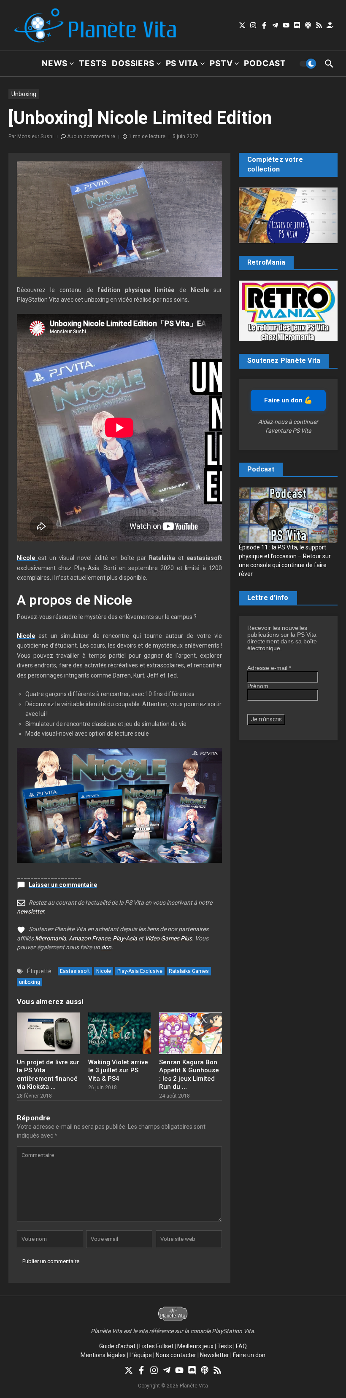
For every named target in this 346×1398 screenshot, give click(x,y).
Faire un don (249, 1355)
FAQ (241, 1346)
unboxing (29, 982)
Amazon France (89, 938)
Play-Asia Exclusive (139, 971)
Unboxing (23, 94)
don (106, 947)
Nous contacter (176, 1355)
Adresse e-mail (269, 667)
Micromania (50, 938)
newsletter (30, 911)
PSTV (221, 63)
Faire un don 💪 (288, 400)
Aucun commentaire (91, 136)
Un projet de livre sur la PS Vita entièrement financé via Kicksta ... (48, 1074)
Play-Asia (125, 938)
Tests (93, 63)
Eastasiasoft (75, 971)
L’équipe (141, 1355)
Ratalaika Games (189, 971)
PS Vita (182, 63)
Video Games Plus (168, 938)
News (55, 63)
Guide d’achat (117, 1346)
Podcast (265, 63)
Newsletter (214, 1355)
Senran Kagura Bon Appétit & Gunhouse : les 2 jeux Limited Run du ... (189, 1074)
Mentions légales (103, 1355)
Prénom (257, 686)
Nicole (26, 635)
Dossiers (133, 63)
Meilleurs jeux (195, 1346)
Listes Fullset (156, 1346)
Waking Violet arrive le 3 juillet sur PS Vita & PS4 (118, 1070)
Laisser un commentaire (63, 884)
